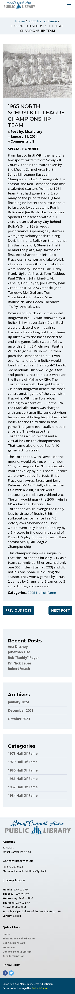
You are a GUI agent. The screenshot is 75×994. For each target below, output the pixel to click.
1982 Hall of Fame (23, 787)
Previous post (18, 610)
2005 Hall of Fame (43, 21)
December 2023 (20, 710)
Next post (60, 610)
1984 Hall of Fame (23, 795)
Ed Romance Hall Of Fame (19, 938)
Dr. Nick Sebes (20, 663)
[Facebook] (5, 973)
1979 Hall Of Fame (23, 762)
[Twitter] (11, 973)
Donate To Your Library (17, 951)
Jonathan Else (19, 652)
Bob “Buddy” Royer (23, 657)
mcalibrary (33, 131)
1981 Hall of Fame (23, 778)
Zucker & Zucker (40, 988)
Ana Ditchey (18, 646)
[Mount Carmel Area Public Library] (19, 4)
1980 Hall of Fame (23, 770)
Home (20, 21)
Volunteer (9, 947)
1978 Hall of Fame (23, 753)
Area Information (13, 956)
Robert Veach (19, 668)
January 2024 (18, 702)
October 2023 (19, 719)
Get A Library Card (14, 943)
